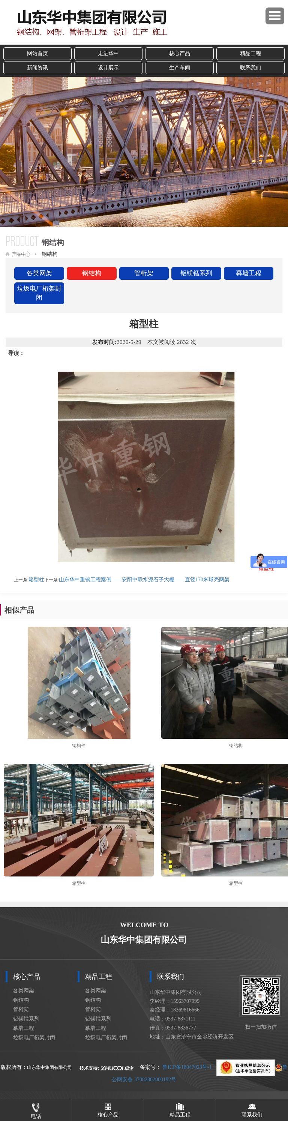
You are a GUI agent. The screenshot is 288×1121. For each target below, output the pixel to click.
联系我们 (250, 68)
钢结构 (91, 273)
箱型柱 (36, 579)
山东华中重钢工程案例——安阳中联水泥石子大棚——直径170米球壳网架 (144, 579)
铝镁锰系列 (196, 273)
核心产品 (179, 53)
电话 (36, 1116)
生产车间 (179, 68)
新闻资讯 (37, 68)
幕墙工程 (248, 273)
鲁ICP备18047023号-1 (187, 1067)
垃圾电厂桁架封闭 (39, 293)
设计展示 (108, 68)
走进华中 (108, 53)
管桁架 (143, 273)
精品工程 (250, 53)
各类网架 (39, 273)
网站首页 (37, 53)
